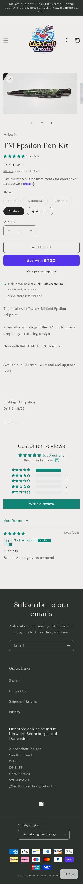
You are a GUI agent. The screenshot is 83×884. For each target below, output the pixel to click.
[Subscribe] (68, 645)
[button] (6, 40)
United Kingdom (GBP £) (39, 834)
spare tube (40, 211)
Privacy (14, 712)
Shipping (8, 171)
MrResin (34, 875)
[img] (14, 534)
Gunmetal (38, 202)
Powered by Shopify (52, 875)
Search (14, 681)
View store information (25, 296)
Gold (14, 202)
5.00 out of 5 (54, 455)
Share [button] (13, 422)
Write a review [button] (41, 504)
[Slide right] (52, 123)
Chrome (63, 202)
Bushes (14, 211)
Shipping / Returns (23, 701)
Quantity (9, 221)
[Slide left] (31, 123)
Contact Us (17, 691)
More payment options (41, 271)
